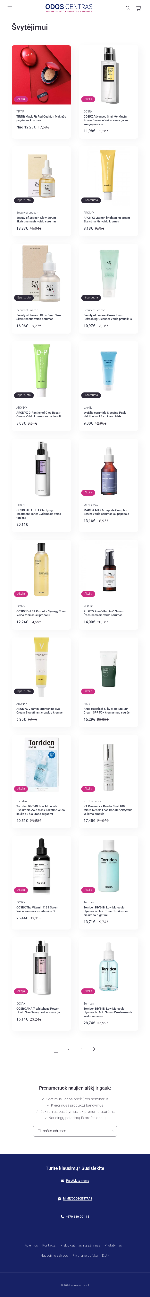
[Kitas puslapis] (94, 1049)
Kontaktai (49, 1245)
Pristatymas (113, 1245)
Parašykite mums (77, 1180)
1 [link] (56, 1049)
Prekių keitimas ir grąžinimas (80, 1245)
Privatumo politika (85, 1255)
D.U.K (105, 1255)
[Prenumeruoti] (112, 1131)
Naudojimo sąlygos (54, 1255)
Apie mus (31, 1245)
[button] (10, 8)
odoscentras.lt (80, 1285)
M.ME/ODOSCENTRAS (77, 1198)
